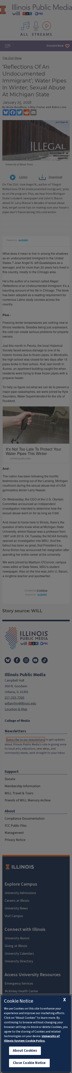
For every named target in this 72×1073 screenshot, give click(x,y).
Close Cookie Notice (29, 1063)
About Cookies (25, 1050)
